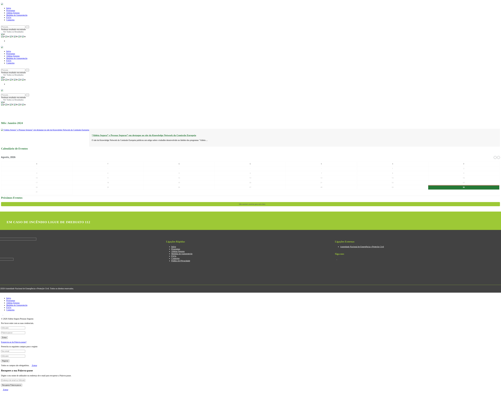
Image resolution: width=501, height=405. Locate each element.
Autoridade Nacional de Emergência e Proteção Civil (362, 247)
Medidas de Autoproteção (16, 15)
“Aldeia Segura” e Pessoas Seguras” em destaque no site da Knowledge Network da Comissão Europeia (144, 135)
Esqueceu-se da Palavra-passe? (13, 342)
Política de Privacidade (180, 261)
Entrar (34, 365)
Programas (10, 10)
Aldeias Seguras (13, 13)
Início (8, 8)
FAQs (8, 17)
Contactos (10, 20)
